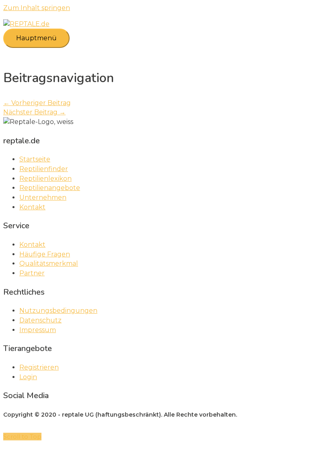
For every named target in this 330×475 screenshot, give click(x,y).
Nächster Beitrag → (34, 112)
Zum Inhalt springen (36, 8)
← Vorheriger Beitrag (37, 103)
